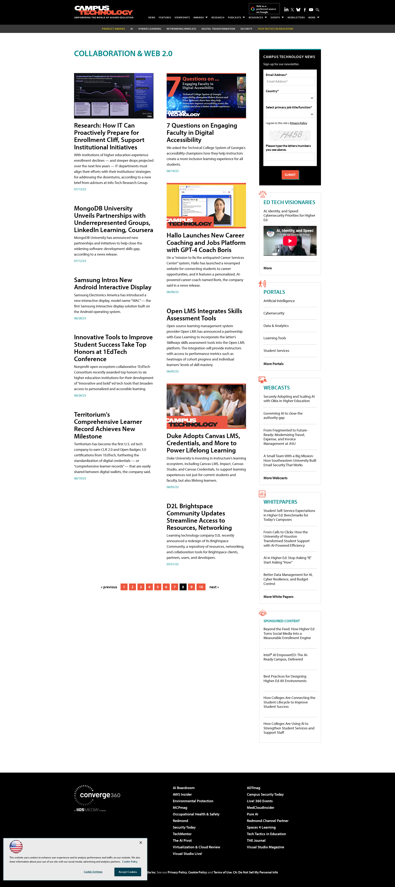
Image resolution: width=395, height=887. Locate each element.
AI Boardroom (184, 787)
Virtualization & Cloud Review (196, 847)
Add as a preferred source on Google (266, 9)
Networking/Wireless (181, 28)
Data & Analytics (276, 325)
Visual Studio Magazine (265, 847)
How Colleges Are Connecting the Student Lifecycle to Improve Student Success (289, 702)
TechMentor (182, 833)
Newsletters (296, 17)
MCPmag (180, 807)
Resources (256, 17)
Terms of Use (223, 872)
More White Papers (279, 596)
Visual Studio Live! (187, 853)
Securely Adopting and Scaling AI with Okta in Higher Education (289, 398)
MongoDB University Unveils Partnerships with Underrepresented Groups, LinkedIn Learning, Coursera (113, 219)
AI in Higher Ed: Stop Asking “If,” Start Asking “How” (287, 560)
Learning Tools (275, 338)
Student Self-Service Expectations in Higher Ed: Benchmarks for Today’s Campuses (289, 515)
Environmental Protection (193, 801)
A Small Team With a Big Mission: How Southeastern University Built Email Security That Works (290, 460)
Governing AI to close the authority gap (283, 415)
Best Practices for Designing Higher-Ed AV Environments (285, 678)
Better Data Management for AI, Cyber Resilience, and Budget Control (288, 579)
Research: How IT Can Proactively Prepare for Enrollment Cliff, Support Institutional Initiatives (109, 136)
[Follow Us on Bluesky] (298, 10)
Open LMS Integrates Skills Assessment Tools (204, 314)
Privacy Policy (298, 123)
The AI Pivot (182, 840)
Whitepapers (280, 501)
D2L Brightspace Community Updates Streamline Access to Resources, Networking (199, 517)
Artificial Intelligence (279, 300)
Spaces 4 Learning (261, 827)
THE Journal (256, 840)
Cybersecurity (274, 313)
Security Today (184, 827)
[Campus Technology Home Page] (104, 12)
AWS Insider (182, 794)
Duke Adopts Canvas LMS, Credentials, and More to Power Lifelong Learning (203, 442)
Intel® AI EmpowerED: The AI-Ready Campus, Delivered (286, 657)
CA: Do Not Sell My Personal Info (255, 872)
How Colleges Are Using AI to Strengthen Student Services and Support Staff (289, 728)
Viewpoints (182, 17)
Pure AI (252, 814)
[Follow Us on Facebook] (305, 10)
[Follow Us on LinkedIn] (286, 9)
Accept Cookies (128, 871)
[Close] (140, 842)
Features (165, 17)
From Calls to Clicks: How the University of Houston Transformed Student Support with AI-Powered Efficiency (287, 539)
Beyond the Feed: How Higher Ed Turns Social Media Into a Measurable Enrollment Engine (289, 633)
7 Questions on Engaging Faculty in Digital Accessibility (202, 132)
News (151, 17)
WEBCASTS (277, 387)
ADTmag (253, 787)
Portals (274, 291)
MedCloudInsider (260, 807)
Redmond (180, 820)
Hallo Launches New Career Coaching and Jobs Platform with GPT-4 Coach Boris (206, 242)
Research (217, 17)
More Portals (274, 363)
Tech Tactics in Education (266, 833)
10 (201, 587)
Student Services (276, 350)
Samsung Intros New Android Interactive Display (112, 283)
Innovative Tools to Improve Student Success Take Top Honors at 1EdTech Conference (113, 348)
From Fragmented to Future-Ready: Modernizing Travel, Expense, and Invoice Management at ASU (286, 437)
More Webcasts (276, 477)
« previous (109, 587)
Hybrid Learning (149, 28)
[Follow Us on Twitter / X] (292, 9)
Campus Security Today (265, 794)
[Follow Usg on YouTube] (311, 10)
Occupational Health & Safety (196, 814)
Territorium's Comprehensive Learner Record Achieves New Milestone (108, 425)
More (312, 17)
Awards (198, 17)
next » (214, 587)
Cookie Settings (93, 871)
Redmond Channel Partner (267, 820)
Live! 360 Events (260, 801)
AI (131, 28)
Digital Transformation (218, 28)
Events (275, 17)
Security (246, 28)
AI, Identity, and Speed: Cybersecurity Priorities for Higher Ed (289, 215)
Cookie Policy (197, 872)
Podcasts (234, 17)
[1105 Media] (98, 832)
